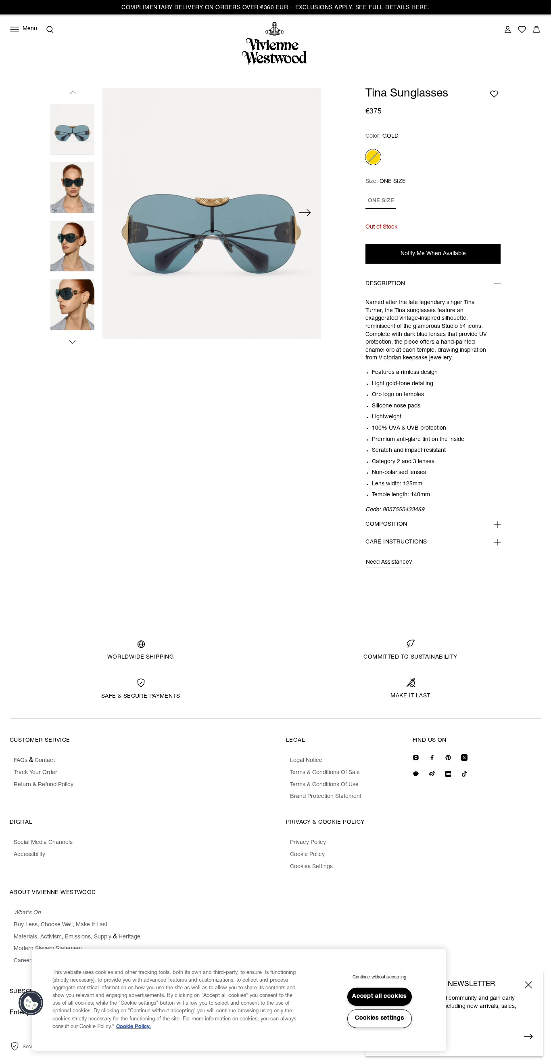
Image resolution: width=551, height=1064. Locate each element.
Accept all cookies (379, 996)
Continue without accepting (380, 977)
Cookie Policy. (133, 1027)
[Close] (528, 985)
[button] (31, 1003)
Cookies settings (379, 1018)
